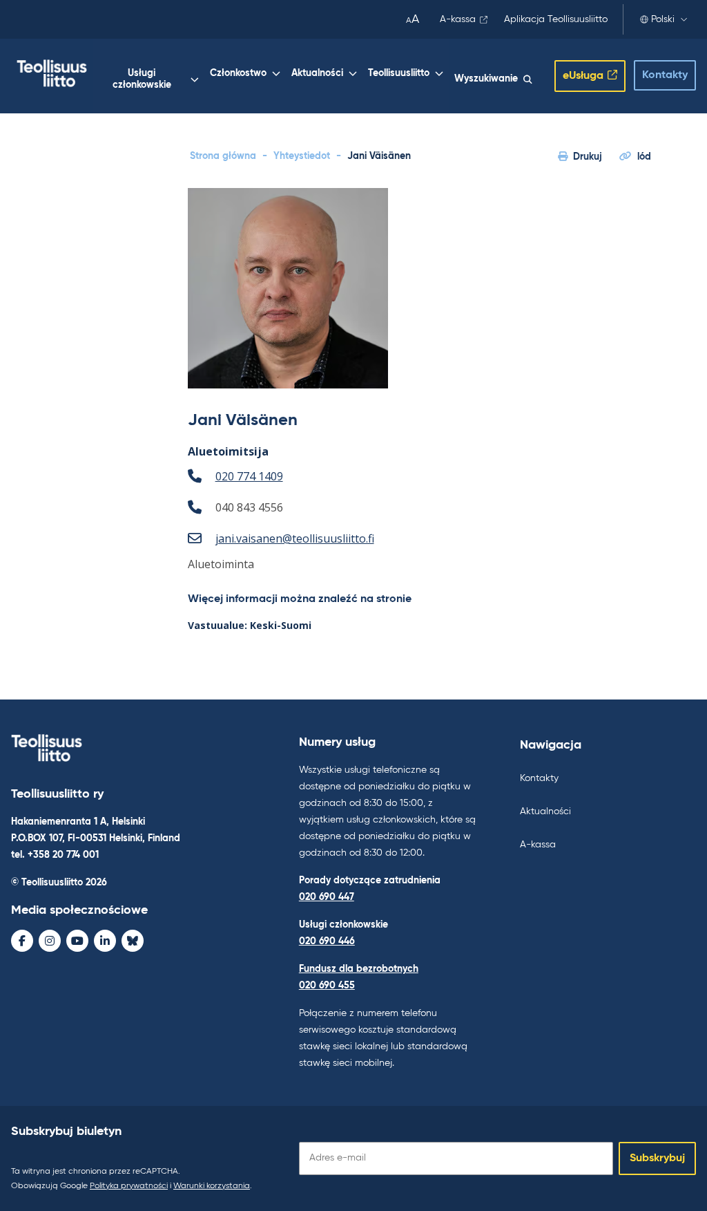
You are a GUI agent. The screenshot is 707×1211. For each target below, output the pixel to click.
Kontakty (665, 75)
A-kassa (458, 19)
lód (644, 157)
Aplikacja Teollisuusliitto (556, 19)
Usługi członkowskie (142, 79)
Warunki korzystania (211, 1186)
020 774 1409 (249, 476)
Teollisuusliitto (398, 73)
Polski (663, 19)
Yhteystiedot (301, 156)
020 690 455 (327, 986)
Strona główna (223, 156)
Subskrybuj (657, 1158)
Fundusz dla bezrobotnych (358, 969)
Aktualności (317, 73)
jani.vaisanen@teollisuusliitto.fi (294, 538)
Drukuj (587, 157)
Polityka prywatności (129, 1186)
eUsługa (583, 76)
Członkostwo (238, 73)
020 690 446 (327, 941)
